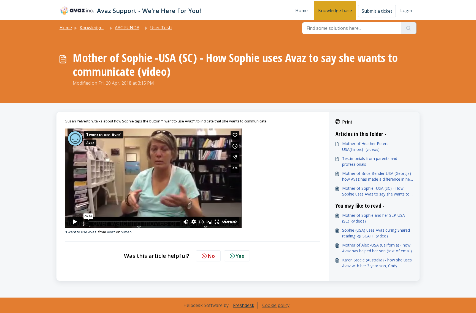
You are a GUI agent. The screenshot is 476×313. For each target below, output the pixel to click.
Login (406, 10)
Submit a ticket (377, 11)
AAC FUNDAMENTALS (137, 28)
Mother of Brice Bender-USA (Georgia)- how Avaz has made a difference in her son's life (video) (377, 176)
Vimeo (126, 231)
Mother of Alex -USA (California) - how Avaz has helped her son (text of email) (377, 247)
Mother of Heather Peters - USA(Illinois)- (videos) (366, 146)
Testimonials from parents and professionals (369, 161)
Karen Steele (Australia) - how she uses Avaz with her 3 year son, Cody (377, 262)
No (211, 256)
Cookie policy (276, 305)
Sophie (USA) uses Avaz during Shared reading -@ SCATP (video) (376, 233)
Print (347, 122)
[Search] (408, 28)
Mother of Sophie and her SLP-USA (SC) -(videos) (373, 218)
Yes (240, 256)
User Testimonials (169, 28)
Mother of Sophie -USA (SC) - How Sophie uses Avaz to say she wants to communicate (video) (376, 191)
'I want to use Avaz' (81, 231)
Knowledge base (335, 10)
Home (301, 10)
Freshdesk (243, 305)
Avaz (111, 231)
